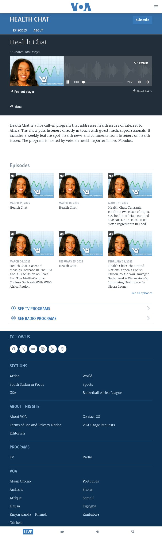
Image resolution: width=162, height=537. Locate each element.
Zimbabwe (91, 514)
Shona (88, 490)
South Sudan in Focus (27, 384)
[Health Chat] (32, 185)
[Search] (133, 531)
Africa (14, 376)
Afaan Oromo (20, 481)
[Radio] (97, 531)
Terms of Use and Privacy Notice (35, 425)
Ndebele (16, 523)
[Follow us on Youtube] (33, 349)
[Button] (16, 108)
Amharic (16, 490)
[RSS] (53, 349)
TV (12, 457)
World (87, 376)
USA (13, 393)
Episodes (20, 30)
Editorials (17, 433)
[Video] (62, 531)
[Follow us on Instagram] (43, 349)
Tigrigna (89, 506)
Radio (87, 457)
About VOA (18, 417)
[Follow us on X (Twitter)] (23, 349)
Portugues (91, 481)
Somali (88, 498)
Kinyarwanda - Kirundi (28, 514)
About (38, 30)
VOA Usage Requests (99, 425)
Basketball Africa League (102, 393)
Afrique (16, 498)
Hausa (15, 506)
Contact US (91, 417)
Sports (88, 384)
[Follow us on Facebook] (14, 349)
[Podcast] (62, 349)
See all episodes (141, 293)
